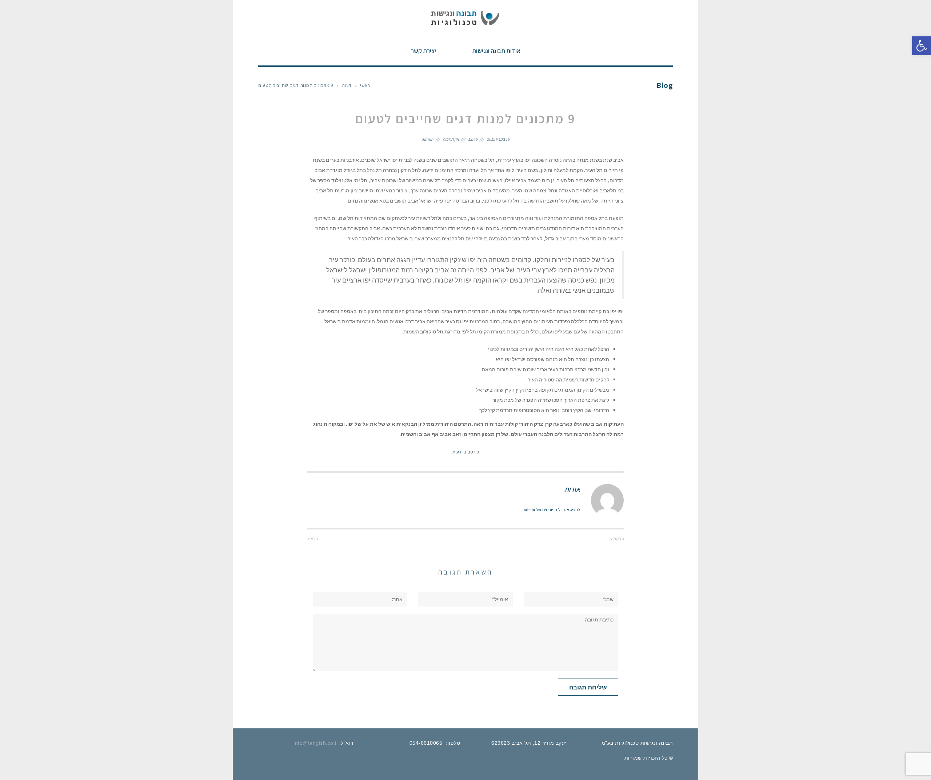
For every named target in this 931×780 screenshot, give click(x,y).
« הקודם (616, 539)
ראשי (365, 85)
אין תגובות (451, 139)
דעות (347, 85)
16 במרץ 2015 (498, 139)
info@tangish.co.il (315, 743)
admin (427, 139)
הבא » (312, 539)
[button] (921, 45)
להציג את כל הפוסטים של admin (552, 509)
